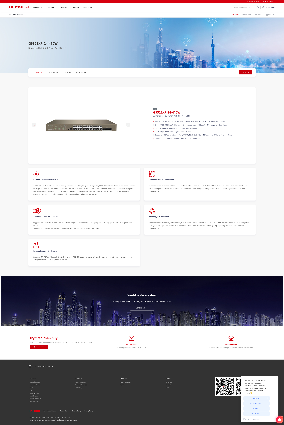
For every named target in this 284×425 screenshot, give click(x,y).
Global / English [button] (269, 7)
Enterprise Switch (35, 385)
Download (67, 72)
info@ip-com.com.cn (38, 347)
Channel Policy (76, 411)
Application (81, 72)
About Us (169, 385)
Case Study (78, 388)
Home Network (34, 393)
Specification (52, 72)
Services (63, 7)
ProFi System (34, 396)
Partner (76, 7)
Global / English (269, 1)
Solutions (37, 7)
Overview (38, 72)
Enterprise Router (35, 382)
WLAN (31, 388)
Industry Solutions (80, 382)
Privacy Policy (88, 411)
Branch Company (125, 382)
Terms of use (64, 411)
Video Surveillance (35, 399)
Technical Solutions (81, 385)
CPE (31, 390)
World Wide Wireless (253, 1)
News (167, 388)
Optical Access (34, 401)
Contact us (87, 7)
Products (50, 7)
